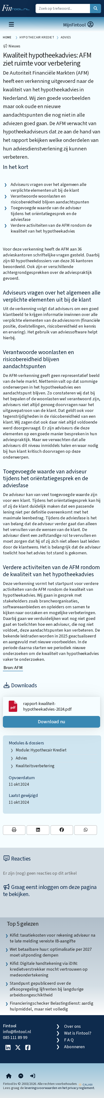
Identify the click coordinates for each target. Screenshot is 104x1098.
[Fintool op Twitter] (18, 1048)
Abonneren (74, 1047)
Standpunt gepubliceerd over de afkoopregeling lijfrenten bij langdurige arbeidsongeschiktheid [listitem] (46, 989)
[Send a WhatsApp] (85, 830)
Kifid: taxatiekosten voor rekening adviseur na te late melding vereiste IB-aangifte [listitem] (52, 938)
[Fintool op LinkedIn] (8, 1048)
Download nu (51, 721)
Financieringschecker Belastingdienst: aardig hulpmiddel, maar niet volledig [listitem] (51, 1006)
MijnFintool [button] (75, 25)
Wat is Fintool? (77, 1033)
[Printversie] (14, 830)
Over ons (72, 1026)
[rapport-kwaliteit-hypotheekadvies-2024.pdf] (13, 706)
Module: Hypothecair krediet (41, 750)
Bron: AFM (12, 667)
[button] (32, 1076)
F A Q (69, 1040)
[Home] (9, 1076)
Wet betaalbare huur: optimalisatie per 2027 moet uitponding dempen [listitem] (51, 952)
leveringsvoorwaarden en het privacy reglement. (60, 1087)
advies (21, 758)
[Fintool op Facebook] (28, 1048)
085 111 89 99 (15, 1037)
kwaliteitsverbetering (35, 766)
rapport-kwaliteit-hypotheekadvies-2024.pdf (47, 706)
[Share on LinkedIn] (38, 830)
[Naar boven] (20, 1076)
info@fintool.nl (17, 1031)
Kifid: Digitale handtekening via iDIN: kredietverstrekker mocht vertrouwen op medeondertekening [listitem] (49, 969)
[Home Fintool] (17, 7)
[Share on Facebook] (62, 830)
